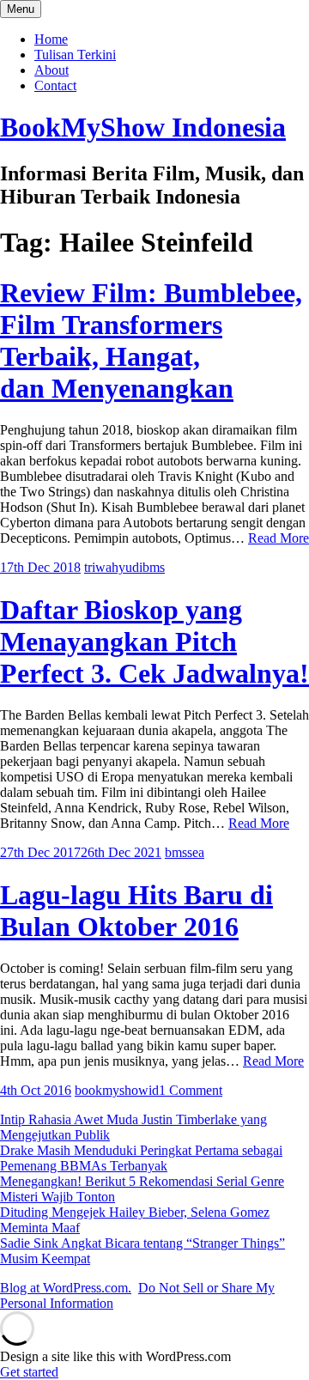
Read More (278, 538)
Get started (29, 1372)
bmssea (184, 852)
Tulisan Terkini (75, 54)
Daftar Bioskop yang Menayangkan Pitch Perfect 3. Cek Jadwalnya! (154, 641)
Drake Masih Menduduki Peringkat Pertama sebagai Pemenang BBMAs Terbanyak (141, 1158)
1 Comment (190, 1090)
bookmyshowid (117, 1090)
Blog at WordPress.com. (65, 1287)
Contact (55, 85)
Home (51, 39)
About (51, 70)
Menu (20, 9)
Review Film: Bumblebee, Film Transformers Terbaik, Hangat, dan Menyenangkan (151, 340)
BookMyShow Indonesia (143, 127)
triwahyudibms (124, 567)
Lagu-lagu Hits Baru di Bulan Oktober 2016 (136, 910)
